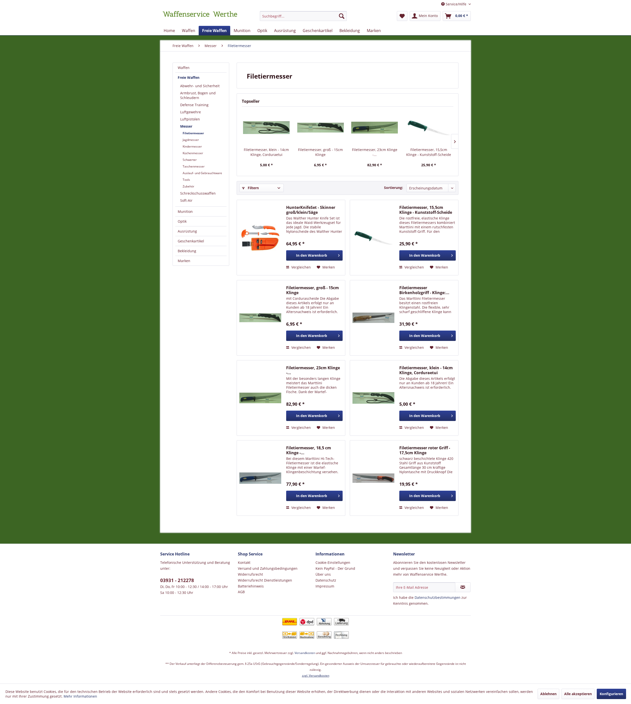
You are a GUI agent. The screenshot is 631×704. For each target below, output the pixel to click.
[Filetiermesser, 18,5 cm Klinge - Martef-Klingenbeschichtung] (260, 478)
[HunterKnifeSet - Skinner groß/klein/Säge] (260, 237)
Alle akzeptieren (578, 693)
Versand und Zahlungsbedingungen (268, 568)
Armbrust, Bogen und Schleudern (198, 95)
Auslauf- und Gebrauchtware (202, 173)
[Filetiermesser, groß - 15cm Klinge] (320, 127)
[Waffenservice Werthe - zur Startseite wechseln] (200, 17)
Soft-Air (186, 200)
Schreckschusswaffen (198, 193)
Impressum (325, 586)
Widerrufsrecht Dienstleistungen (265, 580)
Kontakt (244, 562)
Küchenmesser (193, 153)
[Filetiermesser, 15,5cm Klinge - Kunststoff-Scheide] (428, 127)
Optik (182, 221)
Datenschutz (326, 580)
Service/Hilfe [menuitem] (456, 4)
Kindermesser (192, 146)
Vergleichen (300, 267)
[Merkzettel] (402, 16)
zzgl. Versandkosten (315, 675)
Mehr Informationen (80, 696)
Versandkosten (305, 653)
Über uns (323, 574)
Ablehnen (548, 693)
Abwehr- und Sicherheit (200, 86)
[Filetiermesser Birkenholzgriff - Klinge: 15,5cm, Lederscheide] (373, 318)
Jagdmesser (191, 140)
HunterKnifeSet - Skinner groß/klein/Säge (310, 210)
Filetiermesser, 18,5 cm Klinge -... (308, 450)
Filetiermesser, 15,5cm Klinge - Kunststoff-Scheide (428, 152)
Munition (185, 211)
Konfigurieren (611, 693)
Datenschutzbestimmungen (437, 597)
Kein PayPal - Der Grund (335, 568)
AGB (241, 591)
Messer (186, 126)
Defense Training (194, 104)
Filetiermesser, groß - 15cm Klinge (320, 152)
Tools (186, 180)
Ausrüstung (187, 231)
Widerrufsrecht (250, 574)
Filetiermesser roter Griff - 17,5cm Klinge (424, 450)
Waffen (184, 67)
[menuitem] (303, 18)
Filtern (253, 187)
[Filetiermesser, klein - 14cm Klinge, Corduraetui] (266, 127)
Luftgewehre (190, 112)
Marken (184, 260)
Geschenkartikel (191, 241)
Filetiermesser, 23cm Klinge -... (374, 152)
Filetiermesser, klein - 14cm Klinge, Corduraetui (266, 152)
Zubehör (188, 186)
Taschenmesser (194, 166)
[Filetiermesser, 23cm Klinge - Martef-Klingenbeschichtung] (374, 127)
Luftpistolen (190, 119)
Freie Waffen (188, 77)
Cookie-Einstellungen (333, 562)
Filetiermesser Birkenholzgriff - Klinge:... (424, 290)
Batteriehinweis (251, 586)
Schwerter (190, 160)
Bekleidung (187, 251)
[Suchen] (341, 16)
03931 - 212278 (177, 580)
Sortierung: (393, 187)
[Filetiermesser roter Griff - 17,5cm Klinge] (373, 478)
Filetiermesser (193, 133)
